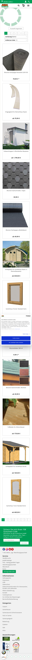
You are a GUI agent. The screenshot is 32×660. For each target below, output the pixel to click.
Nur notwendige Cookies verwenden (16, 342)
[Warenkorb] (23, 5)
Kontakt (5, 593)
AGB (4, 582)
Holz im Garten (7, 615)
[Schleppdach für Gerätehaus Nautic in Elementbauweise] (16, 254)
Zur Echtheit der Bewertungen (11, 597)
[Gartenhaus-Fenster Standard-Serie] (16, 293)
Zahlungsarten (7, 578)
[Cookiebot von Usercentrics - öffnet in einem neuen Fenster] (23, 316)
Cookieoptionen (7, 595)
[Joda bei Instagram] (7, 549)
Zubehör (5, 624)
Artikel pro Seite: (10, 40)
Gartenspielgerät (7, 618)
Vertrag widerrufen (9, 571)
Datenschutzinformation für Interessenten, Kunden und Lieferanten (15, 587)
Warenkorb (6, 567)
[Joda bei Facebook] (4, 549)
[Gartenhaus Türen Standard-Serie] (16, 490)
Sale (4, 627)
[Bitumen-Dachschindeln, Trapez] (16, 175)
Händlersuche (7, 558)
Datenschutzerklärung (24, 330)
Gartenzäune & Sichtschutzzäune (12, 612)
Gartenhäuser (7, 609)
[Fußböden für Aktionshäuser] (16, 412)
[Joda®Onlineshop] (5, 5)
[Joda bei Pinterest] (12, 549)
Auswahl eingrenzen (16, 28)
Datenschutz (6, 584)
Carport (5, 606)
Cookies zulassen (16, 338)
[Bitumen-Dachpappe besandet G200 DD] (16, 57)
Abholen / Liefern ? (8, 1)
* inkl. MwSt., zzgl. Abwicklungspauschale (15, 552)
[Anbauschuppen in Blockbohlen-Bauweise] (16, 136)
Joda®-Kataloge (7, 560)
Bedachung (6, 621)
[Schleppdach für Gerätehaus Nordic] (16, 451)
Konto (4, 569)
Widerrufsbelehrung (8, 590)
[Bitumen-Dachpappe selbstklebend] (16, 215)
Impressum (6, 580)
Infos (4, 630)
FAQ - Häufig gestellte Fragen (11, 562)
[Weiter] (26, 33)
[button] (25, 1)
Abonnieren (24, 543)
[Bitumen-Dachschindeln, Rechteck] (16, 372)
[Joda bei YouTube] (10, 549)
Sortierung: (8, 37)
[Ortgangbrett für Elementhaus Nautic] (16, 96)
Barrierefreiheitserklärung (10, 599)
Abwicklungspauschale (9, 564)
